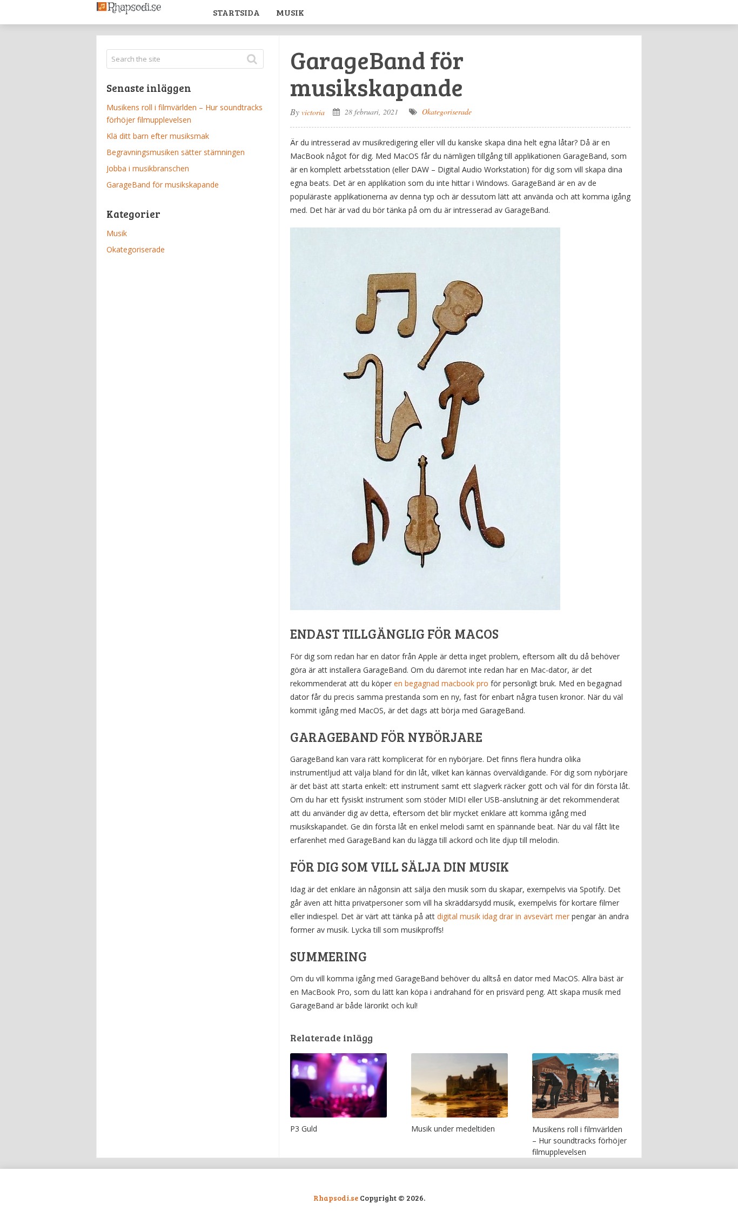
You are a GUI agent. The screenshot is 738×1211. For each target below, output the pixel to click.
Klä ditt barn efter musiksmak (157, 136)
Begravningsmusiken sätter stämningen (175, 152)
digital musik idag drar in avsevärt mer (503, 916)
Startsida (236, 12)
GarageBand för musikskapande (162, 184)
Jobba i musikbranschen (147, 168)
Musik (290, 12)
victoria (313, 112)
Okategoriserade (447, 111)
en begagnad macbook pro (441, 683)
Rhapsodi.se (335, 1198)
